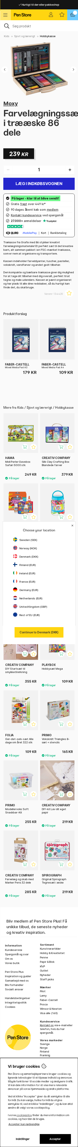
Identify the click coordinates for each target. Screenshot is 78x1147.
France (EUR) (27, 581)
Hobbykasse (48, 36)
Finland (44, 1051)
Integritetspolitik (15, 1002)
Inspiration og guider (18, 976)
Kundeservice (13, 950)
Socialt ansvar (14, 989)
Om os (9, 958)
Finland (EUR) (27, 565)
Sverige (45, 1044)
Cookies (10, 1006)
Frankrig (45, 1055)
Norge (44, 1047)
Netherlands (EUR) (31, 598)
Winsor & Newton (51, 1008)
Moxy (10, 103)
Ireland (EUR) (27, 573)
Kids (6, 36)
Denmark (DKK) (28, 556)
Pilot (43, 991)
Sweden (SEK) (28, 540)
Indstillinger (23, 1139)
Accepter (55, 1139)
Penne (44, 957)
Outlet (44, 970)
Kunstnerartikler (50, 948)
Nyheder (45, 975)
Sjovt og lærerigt (24, 36)
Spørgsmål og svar (17, 954)
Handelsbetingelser (17, 998)
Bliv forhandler (14, 985)
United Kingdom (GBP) (33, 606)
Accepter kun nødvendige (24, 1124)
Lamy (43, 995)
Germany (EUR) (28, 590)
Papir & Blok (47, 961)
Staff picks (47, 979)
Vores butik (12, 963)
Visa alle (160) (49, 1013)
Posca (44, 1004)
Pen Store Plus (14, 971)
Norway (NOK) (28, 548)
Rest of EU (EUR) (29, 615)
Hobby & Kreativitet (52, 953)
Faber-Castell (49, 1000)
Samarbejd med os (17, 980)
